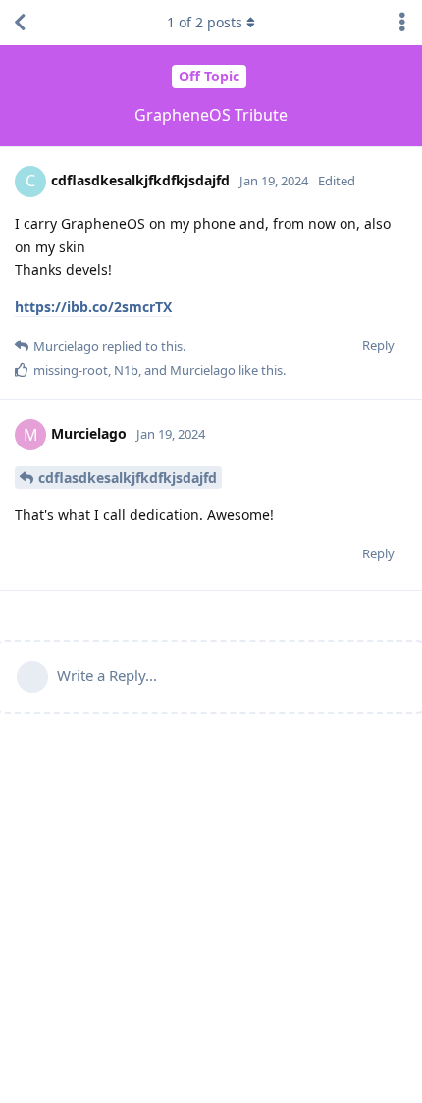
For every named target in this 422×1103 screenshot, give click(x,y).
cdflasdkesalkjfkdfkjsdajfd (127, 477)
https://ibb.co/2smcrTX (93, 306)
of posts (204, 22)
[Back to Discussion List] (19, 22)
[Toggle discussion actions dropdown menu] (402, 22)
